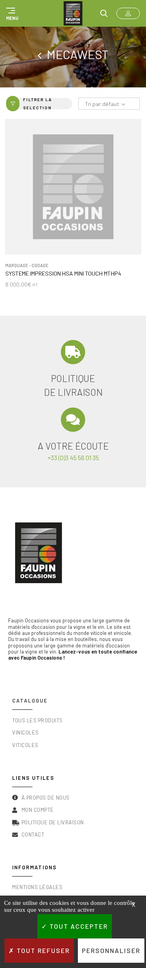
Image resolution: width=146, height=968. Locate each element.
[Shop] (42, 54)
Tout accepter (77, 926)
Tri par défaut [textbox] (102, 103)
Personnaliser (111, 950)
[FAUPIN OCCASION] (73, 13)
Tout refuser (42, 950)
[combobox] (109, 104)
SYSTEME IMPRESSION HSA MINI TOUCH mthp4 (63, 273)
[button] (11, 13)
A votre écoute (73, 446)
